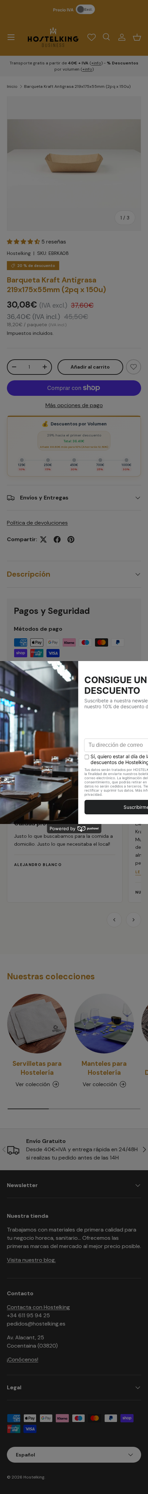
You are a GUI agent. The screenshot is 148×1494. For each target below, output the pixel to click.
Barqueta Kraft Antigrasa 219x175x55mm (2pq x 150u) (77, 86)
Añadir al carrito (90, 367)
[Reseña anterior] (114, 919)
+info (96, 63)
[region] (74, 852)
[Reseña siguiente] (133, 919)
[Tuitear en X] (43, 539)
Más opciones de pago (74, 405)
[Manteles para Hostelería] (104, 1023)
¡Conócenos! (22, 1359)
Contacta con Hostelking (38, 1307)
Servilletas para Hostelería (37, 1068)
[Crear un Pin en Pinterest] (71, 539)
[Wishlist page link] (91, 37)
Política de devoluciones (37, 522)
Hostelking (19, 253)
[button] (137, 37)
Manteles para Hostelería (104, 1068)
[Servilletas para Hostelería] (37, 1023)
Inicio (12, 86)
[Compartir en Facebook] (57, 539)
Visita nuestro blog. (31, 1260)
